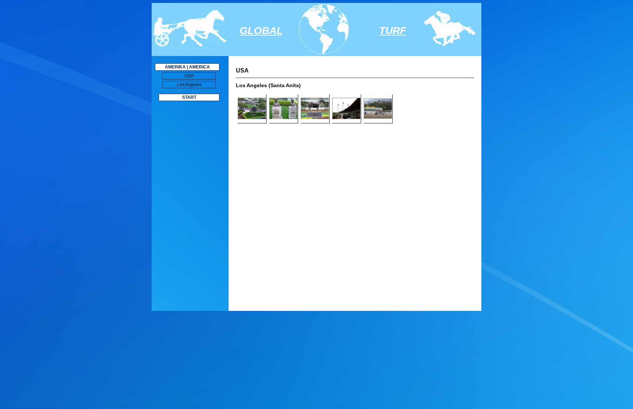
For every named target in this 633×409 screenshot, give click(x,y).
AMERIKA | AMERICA (187, 67)
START (189, 97)
